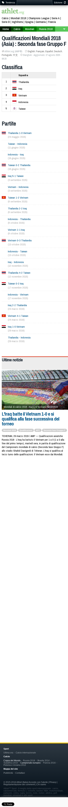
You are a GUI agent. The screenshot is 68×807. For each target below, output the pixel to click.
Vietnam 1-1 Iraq (16, 230)
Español (49, 51)
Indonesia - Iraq (16, 154)
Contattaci (20, 773)
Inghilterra (17, 22)
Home (5, 29)
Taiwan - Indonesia (17, 144)
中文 (15, 55)
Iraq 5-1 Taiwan (16, 176)
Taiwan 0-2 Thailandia (19, 165)
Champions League (38, 18)
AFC (38, 430)
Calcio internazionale (26, 752)
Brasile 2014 (43, 760)
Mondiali (29, 29)
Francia (52, 22)
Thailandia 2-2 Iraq (17, 208)
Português (7, 55)
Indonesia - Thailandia (19, 219)
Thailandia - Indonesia (19, 337)
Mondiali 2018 (18, 18)
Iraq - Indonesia (16, 262)
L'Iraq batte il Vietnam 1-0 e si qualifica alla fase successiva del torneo (30, 419)
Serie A (55, 18)
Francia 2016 (49, 763)
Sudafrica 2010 (10, 763)
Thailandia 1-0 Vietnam (20, 133)
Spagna (29, 22)
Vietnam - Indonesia (18, 187)
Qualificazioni (26, 430)
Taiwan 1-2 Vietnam (18, 197)
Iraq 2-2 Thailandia (17, 305)
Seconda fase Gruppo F (54, 430)
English (31, 51)
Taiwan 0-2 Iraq (16, 283)
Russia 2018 (46, 29)
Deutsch (58, 51)
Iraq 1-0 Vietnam (16, 326)
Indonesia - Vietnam (18, 294)
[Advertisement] (34, 497)
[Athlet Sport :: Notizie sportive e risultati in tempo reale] (13, 11)
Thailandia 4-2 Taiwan (19, 273)
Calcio (5, 18)
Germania (41, 22)
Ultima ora (8, 752)
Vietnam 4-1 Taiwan (18, 316)
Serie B (6, 22)
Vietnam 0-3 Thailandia (20, 240)
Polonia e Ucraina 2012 (14, 765)
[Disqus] (35, 578)
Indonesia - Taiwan (17, 251)
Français (40, 51)
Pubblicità (8, 773)
